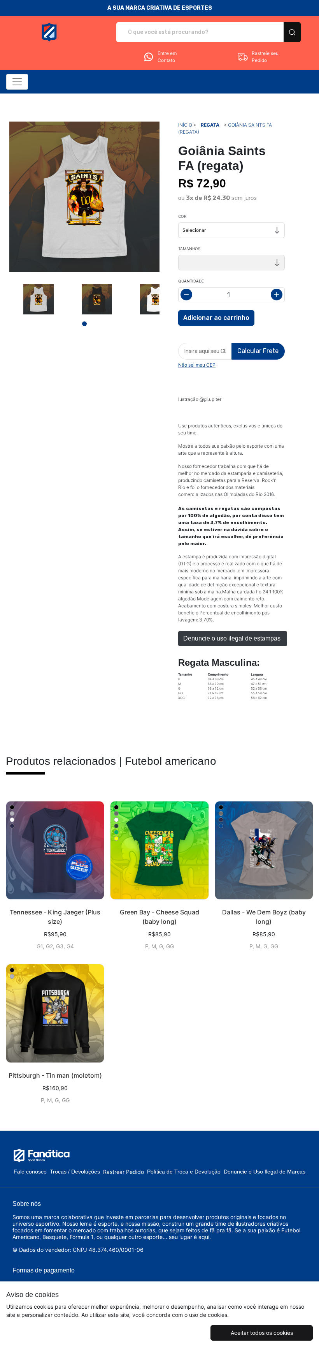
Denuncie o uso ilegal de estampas (232, 638)
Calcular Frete (258, 351)
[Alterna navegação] (17, 82)
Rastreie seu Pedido (265, 56)
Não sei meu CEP (197, 365)
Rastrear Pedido (123, 1171)
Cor (182, 216)
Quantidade (191, 281)
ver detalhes (55, 850)
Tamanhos (189, 248)
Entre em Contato (167, 56)
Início (185, 125)
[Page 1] (84, 323)
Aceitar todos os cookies (262, 1332)
